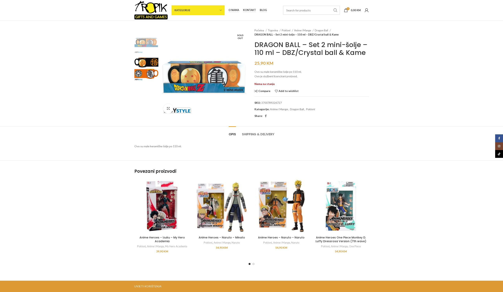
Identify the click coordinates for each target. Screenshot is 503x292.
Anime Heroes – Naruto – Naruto (281, 237)
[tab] (232, 132)
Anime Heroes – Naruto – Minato (222, 237)
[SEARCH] (335, 10)
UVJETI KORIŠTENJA (148, 286)
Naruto (236, 242)
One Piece (355, 246)
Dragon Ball (322, 30)
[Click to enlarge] (168, 109)
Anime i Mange (303, 30)
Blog (263, 10)
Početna (259, 30)
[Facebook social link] (266, 115)
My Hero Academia (176, 246)
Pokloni (286, 30)
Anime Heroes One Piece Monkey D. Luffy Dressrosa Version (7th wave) (341, 239)
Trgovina (273, 30)
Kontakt (249, 10)
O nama (234, 10)
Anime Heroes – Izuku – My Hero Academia (162, 239)
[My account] (367, 10)
